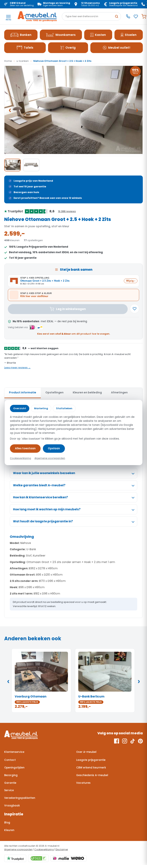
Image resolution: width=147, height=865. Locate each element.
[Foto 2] (31, 165)
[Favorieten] (136, 16)
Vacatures (83, 783)
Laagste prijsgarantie (90, 760)
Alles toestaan (25, 448)
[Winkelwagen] (143, 16)
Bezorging (11, 775)
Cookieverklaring (44, 849)
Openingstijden (14, 767)
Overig (70, 48)
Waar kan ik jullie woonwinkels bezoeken (44, 473)
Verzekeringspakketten (19, 798)
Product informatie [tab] (22, 392)
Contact (10, 760)
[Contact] (128, 16)
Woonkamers (65, 35)
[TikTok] (132, 741)
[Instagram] (124, 741)
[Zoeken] (116, 16)
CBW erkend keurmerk (91, 767)
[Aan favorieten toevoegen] (134, 308)
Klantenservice (14, 752)
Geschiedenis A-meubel (92, 775)
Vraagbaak (12, 805)
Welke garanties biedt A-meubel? (39, 485)
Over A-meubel (86, 752)
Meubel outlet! (119, 48)
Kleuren (9, 830)
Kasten (100, 35)
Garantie (10, 783)
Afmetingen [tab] (119, 392)
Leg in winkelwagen (71, 309)
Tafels (28, 48)
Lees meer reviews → (17, 367)
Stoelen (130, 35)
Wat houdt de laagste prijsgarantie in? (43, 521)
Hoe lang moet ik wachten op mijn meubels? (47, 509)
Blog (7, 822)
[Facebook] (116, 741)
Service (9, 790)
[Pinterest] (140, 741)
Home (8, 61)
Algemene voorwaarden (18, 849)
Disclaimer (62, 849)
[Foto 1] (12, 165)
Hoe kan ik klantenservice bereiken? (40, 497)
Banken (25, 35)
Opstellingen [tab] (54, 392)
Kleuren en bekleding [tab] (87, 392)
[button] (73, 110)
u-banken (22, 61)
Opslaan (54, 448)
